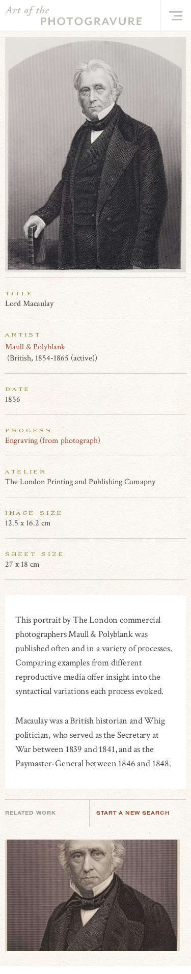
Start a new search (133, 813)
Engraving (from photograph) (52, 440)
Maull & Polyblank (35, 347)
